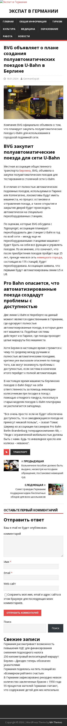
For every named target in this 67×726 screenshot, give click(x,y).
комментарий (12, 533)
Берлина (25, 170)
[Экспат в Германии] (13, 2)
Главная (8, 21)
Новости (24, 36)
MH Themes (56, 722)
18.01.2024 (12, 78)
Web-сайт (10, 583)
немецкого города (49, 257)
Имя (7, 562)
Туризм (57, 21)
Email (7, 573)
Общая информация (33, 21)
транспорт (20, 452)
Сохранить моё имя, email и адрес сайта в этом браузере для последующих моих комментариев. (32, 599)
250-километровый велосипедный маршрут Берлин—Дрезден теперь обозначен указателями (31, 661)
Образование (49, 29)
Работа (7, 36)
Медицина (28, 29)
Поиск (7, 622)
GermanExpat (31, 78)
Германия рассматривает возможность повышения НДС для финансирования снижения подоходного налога (29, 648)
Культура (9, 29)
